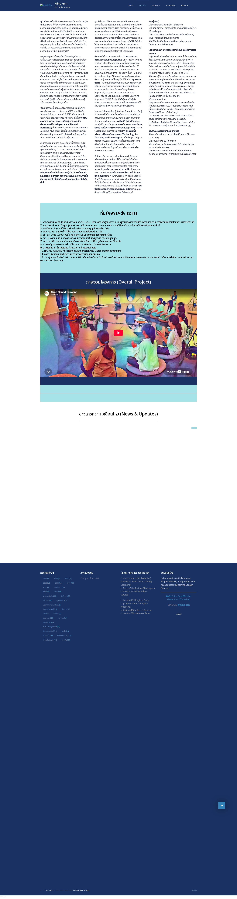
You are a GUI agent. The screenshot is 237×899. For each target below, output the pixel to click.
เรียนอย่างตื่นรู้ (64, 635)
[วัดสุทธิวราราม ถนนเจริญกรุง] (98, 651)
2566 (58, 583)
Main (131, 5)
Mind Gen (61, 4)
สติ (45, 614)
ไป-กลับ (65, 640)
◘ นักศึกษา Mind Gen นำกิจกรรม (136, 610)
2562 (46, 578)
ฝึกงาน (66, 609)
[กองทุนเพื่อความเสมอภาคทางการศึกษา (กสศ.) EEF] (98, 725)
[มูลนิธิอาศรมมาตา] (98, 799)
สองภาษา (48, 618)
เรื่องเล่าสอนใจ (50, 640)
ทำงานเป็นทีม (49, 596)
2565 (46, 583)
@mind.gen (184, 605)
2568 (46, 587)
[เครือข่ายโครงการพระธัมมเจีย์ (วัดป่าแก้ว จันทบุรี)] (98, 614)
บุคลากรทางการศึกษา (52, 605)
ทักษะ (57, 592)
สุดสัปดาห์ (48, 622)
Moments (170, 5)
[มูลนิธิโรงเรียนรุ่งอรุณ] (98, 762)
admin (194, 890)
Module (156, 5)
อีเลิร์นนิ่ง (48, 635)
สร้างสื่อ (57, 614)
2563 (57, 578)
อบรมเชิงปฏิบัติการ (51, 627)
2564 (68, 578)
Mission (142, 5)
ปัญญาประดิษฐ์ (50, 609)
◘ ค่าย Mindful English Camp (135, 600)
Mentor (184, 5)
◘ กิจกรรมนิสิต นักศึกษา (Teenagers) (138, 588)
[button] (195, 428)
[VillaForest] (98, 835)
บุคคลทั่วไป (62, 600)
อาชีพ (65, 631)
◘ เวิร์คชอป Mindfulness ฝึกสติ (135, 613)
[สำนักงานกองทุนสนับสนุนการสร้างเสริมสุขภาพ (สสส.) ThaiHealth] (98, 688)
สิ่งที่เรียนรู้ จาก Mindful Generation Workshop (179, 598)
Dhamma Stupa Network (176, 580)
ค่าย (46, 592)
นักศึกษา (65, 596)
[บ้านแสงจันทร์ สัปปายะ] (98, 872)
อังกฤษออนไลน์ (50, 631)
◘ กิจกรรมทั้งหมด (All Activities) (136, 578)
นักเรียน (47, 600)
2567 (70, 583)
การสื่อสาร (59, 587)
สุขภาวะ (62, 618)
